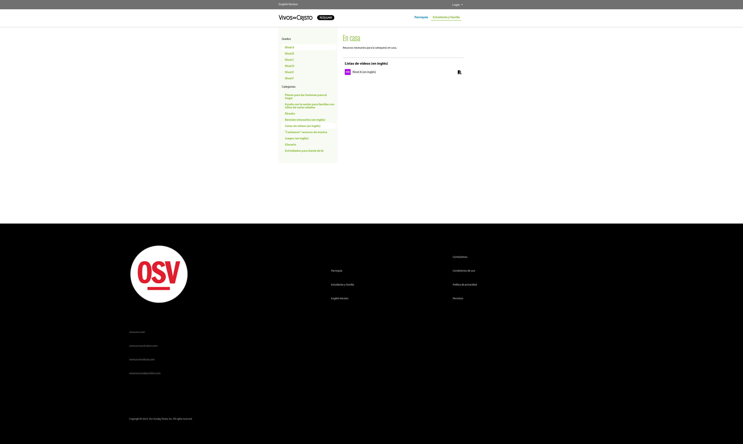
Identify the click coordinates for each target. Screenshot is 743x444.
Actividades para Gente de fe (304, 151)
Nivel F (289, 78)
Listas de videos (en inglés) (302, 126)
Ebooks (290, 113)
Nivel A (289, 47)
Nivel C (289, 60)
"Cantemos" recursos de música (306, 132)
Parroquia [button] (421, 17)
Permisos (458, 298)
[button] (449, 3)
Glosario (290, 144)
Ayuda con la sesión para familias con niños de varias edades (309, 105)
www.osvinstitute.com (142, 359)
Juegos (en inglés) (297, 138)
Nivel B (289, 53)
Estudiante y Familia (342, 284)
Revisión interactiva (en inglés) (305, 120)
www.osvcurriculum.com (143, 345)
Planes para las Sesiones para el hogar (306, 96)
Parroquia (336, 270)
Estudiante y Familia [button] (446, 17)
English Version (288, 4)
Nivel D (289, 66)
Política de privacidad (465, 284)
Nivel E (289, 72)
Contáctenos (460, 257)
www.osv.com (137, 332)
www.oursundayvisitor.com (145, 373)
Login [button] (456, 5)
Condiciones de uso (464, 270)
